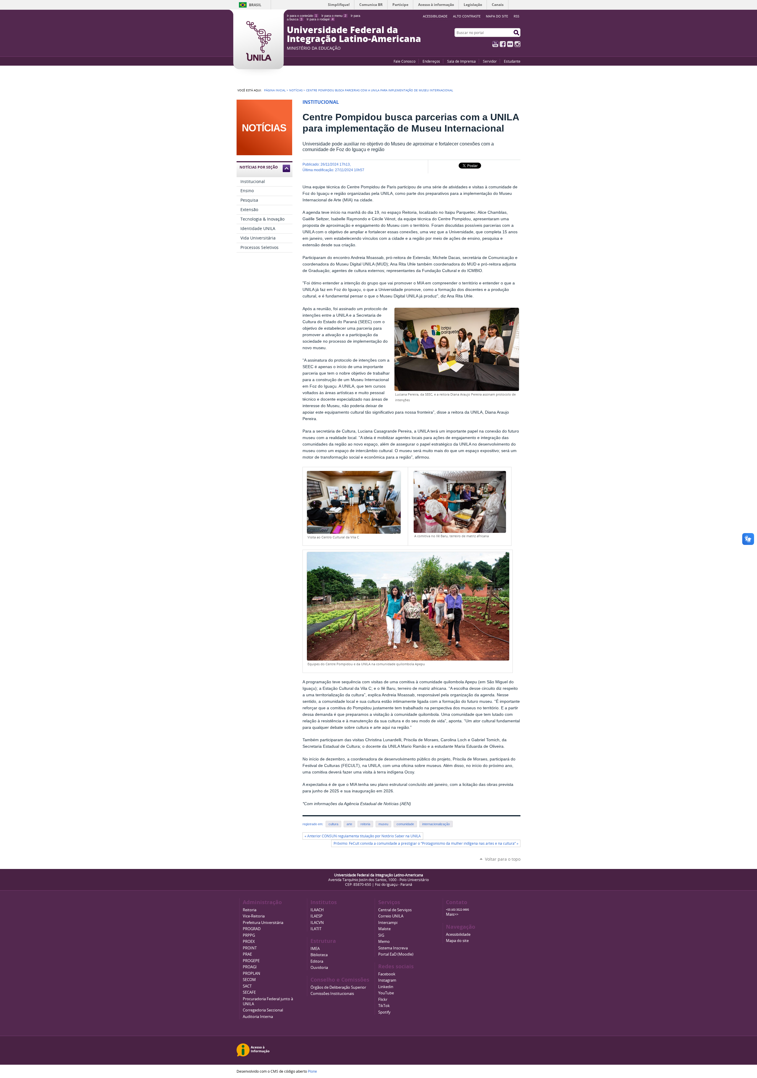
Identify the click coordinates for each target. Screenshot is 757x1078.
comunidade (405, 824)
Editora (316, 961)
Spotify (384, 1012)
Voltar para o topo (502, 859)
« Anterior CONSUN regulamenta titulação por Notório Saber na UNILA (363, 836)
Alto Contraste (467, 16)
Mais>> (452, 914)
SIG (381, 935)
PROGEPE (251, 960)
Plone (312, 1071)
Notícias (296, 90)
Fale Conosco (404, 61)
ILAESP (316, 916)
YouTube (495, 44)
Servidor (490, 61)
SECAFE (249, 992)
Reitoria (249, 909)
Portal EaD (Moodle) (395, 954)
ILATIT (315, 928)
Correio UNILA (390, 916)
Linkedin (385, 986)
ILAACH (317, 909)
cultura (333, 824)
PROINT (250, 948)
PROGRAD (252, 928)
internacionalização (436, 824)
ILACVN (317, 922)
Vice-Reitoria (254, 916)
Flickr (510, 44)
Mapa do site (497, 16)
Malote (384, 928)
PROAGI (250, 966)
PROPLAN (251, 973)
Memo (384, 941)
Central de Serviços (395, 909)
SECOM (249, 979)
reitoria (365, 824)
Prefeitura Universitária (263, 922)
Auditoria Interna (258, 1016)
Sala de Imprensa (461, 61)
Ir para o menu (333, 15)
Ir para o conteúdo (302, 15)
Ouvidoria (319, 967)
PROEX (249, 941)
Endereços (431, 61)
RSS (516, 16)
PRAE (247, 954)
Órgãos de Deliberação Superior (338, 987)
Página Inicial (275, 90)
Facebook (503, 44)
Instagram (517, 44)
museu (383, 824)
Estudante (512, 61)
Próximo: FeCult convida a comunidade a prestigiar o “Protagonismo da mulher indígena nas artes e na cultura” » (426, 843)
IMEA (315, 948)
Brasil (255, 4)
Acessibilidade (458, 934)
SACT (247, 986)
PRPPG (249, 935)
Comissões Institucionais (332, 993)
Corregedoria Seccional (263, 1010)
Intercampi (387, 922)
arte (349, 824)
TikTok (384, 1005)
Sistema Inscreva (393, 948)
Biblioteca (319, 954)
